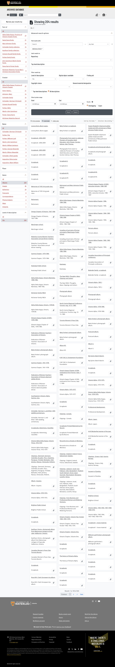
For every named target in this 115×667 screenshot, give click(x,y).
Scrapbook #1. (64, 173)
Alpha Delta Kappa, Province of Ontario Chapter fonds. (14, 36)
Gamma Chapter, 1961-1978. (40, 363)
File (14, 220)
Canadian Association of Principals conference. (99, 256)
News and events (64, 621)
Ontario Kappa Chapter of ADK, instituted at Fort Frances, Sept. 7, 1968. (70, 373)
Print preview (36, 121)
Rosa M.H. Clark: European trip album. (43, 577)
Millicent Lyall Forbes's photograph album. (99, 536)
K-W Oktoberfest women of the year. (99, 431)
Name (4, 124)
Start (32, 100)
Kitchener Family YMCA (38, 293)
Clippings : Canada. (66, 414)
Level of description (9, 213)
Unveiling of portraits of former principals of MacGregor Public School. (70, 232)
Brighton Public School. (38, 505)
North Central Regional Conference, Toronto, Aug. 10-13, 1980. (71, 304)
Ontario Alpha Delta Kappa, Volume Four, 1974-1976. (99, 393)
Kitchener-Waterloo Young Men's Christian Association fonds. (14, 71)
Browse (12, 15)
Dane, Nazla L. (14, 91)
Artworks (14, 207)
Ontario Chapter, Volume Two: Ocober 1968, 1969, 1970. (72, 518)
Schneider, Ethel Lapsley (14, 156)
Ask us (87, 621)
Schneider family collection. (14, 47)
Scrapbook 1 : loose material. (97, 523)
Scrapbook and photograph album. (99, 147)
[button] (97, 15)
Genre (4, 175)
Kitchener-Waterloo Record (14, 118)
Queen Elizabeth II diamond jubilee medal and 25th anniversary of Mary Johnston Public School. (99, 128)
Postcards (14, 193)
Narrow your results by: (14, 22)
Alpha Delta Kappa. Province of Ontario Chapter (14, 86)
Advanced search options (40, 33)
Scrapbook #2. (92, 172)
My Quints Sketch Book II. (96, 356)
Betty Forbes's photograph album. (99, 319)
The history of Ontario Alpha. (69, 556)
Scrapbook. (91, 160)
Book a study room (65, 614)
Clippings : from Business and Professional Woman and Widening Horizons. (71, 500)
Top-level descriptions (40, 91)
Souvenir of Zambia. (94, 471)
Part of (4, 27)
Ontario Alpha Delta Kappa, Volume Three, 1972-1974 (42, 442)
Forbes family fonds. (14, 57)
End (60, 100)
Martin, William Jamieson (14, 145)
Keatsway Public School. (38, 266)
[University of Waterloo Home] (14, 3)
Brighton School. (93, 496)
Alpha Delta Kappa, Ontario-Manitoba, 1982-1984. (72, 250)
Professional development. (96, 407)
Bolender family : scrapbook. (97, 270)
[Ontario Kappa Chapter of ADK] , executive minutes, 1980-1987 (98, 185)
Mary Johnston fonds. (14, 44)
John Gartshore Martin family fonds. (14, 62)
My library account (39, 621)
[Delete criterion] (112, 44)
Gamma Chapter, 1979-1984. (40, 254)
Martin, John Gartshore (14, 111)
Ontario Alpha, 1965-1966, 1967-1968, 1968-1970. (100, 509)
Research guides (38, 614)
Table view (55, 121)
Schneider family (14, 98)
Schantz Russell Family (14, 105)
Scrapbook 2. (64, 161)
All (3, 31)
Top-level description (38, 64)
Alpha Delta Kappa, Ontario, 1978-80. (42, 305)
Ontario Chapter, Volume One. (69, 532)
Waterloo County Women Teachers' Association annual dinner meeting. (42, 238)
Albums (14, 183)
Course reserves (38, 617)
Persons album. (93, 228)
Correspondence (14, 197)
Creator (5, 77)
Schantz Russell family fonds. (14, 54)
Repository (34, 56)
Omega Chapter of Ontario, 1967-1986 (43, 212)
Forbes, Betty (14, 108)
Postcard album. (93, 332)
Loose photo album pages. (39, 126)
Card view (47, 121)
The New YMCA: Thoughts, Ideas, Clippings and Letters (70, 277)
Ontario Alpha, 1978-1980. (96, 307)
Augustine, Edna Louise (14, 159)
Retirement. (35, 199)
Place (4, 168)
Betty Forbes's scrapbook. (68, 126)
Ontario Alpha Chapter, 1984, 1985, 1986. (99, 214)
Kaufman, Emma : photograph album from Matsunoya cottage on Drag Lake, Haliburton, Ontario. (43, 531)
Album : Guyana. (36, 481)
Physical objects (14, 200)
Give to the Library (90, 617)
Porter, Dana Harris (14, 115)
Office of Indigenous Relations (14, 654)
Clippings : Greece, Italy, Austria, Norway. (98, 457)
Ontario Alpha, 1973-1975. (96, 380)
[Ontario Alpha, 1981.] (95, 282)
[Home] (8, 15)
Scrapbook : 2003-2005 (38, 150)
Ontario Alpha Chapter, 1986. (97, 201)
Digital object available (66, 75)
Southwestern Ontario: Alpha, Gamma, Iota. (40, 397)
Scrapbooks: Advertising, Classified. (42, 428)
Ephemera (14, 190)
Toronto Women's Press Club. (69, 320)
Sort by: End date (89, 121)
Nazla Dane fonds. (14, 40)
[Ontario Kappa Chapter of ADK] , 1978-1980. (41, 319)
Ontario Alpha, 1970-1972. (39, 493)
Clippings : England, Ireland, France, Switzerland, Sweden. (71, 455)
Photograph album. (66, 291)
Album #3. (63, 345)
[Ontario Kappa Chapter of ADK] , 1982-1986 (70, 216)
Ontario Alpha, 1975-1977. (68, 389)
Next (81, 594)
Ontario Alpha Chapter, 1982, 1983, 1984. (99, 241)
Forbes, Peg (14, 135)
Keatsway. (63, 264)
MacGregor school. (37, 224)
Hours (61, 617)
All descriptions (55, 91)
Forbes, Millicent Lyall (14, 139)
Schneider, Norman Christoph (14, 101)
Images (14, 186)
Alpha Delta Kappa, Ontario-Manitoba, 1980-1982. (43, 279)
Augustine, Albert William (14, 163)
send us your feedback (63, 627)
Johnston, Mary (14, 94)
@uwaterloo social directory (75, 651)
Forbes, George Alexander (14, 149)
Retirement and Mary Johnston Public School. (71, 186)
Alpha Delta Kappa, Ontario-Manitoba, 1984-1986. (72, 201)
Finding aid (90, 75)
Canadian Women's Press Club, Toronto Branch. (41, 551)
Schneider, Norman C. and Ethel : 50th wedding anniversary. (43, 412)
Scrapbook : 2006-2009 (38, 138)
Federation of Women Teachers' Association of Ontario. (41, 334)
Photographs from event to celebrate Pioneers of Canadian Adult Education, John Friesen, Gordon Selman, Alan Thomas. (71, 141)
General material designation (82, 83)
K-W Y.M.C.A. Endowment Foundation (71, 358)
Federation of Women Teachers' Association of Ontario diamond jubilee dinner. (41, 377)
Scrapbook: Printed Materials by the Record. (71, 427)
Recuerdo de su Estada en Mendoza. (71, 441)
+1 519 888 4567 (13, 642)
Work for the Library (91, 614)
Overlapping (92, 106)
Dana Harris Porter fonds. (14, 66)
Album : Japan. (92, 419)
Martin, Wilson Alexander (14, 152)
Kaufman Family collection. (14, 51)
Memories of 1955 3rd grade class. (42, 186)
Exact (100, 106)
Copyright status (36, 83)
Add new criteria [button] (36, 48)
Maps (14, 203)
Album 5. (91, 344)
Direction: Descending (105, 121)
